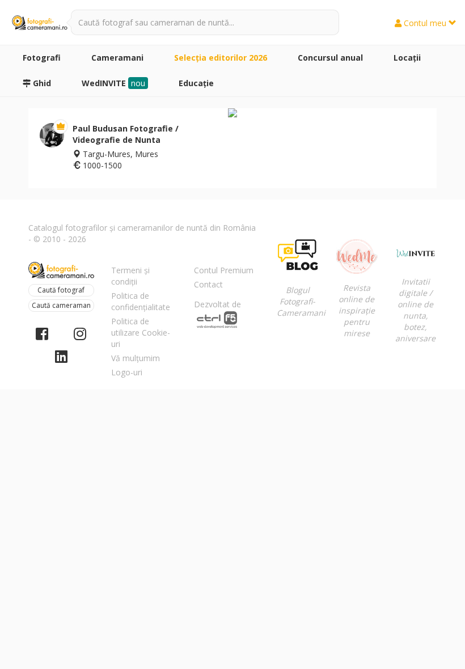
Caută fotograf (60, 290)
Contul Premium (223, 270)
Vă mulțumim (135, 358)
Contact (208, 284)
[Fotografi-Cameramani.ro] (40, 23)
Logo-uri (126, 372)
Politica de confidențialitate (140, 301)
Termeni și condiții (130, 276)
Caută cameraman (61, 305)
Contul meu (425, 23)
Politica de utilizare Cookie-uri (140, 332)
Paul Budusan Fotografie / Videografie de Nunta (126, 134)
